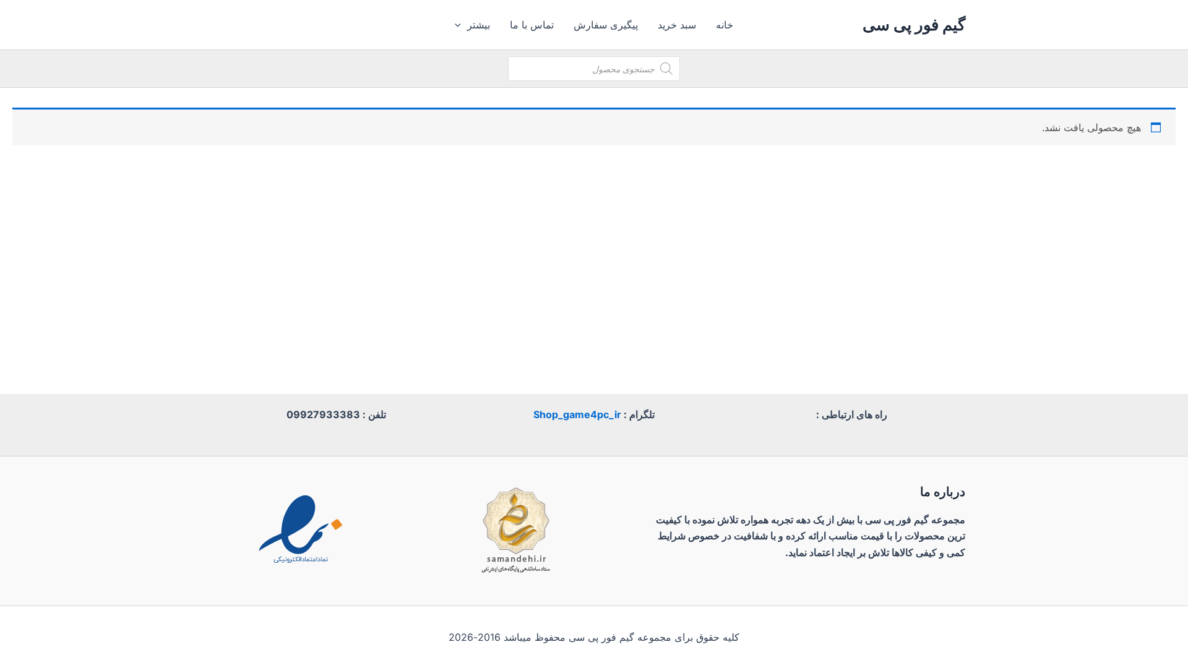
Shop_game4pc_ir (577, 414)
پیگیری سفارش (606, 25)
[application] (461, 24)
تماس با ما (532, 25)
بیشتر (478, 25)
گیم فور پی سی (914, 24)
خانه (724, 25)
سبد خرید (677, 25)
